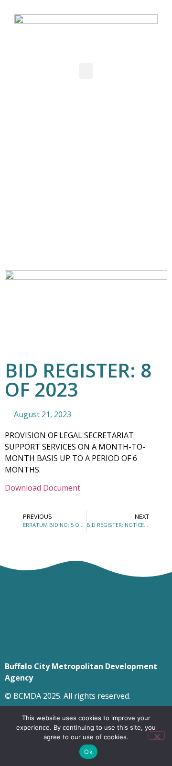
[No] (157, 735)
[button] (86, 71)
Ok (88, 752)
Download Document (42, 488)
